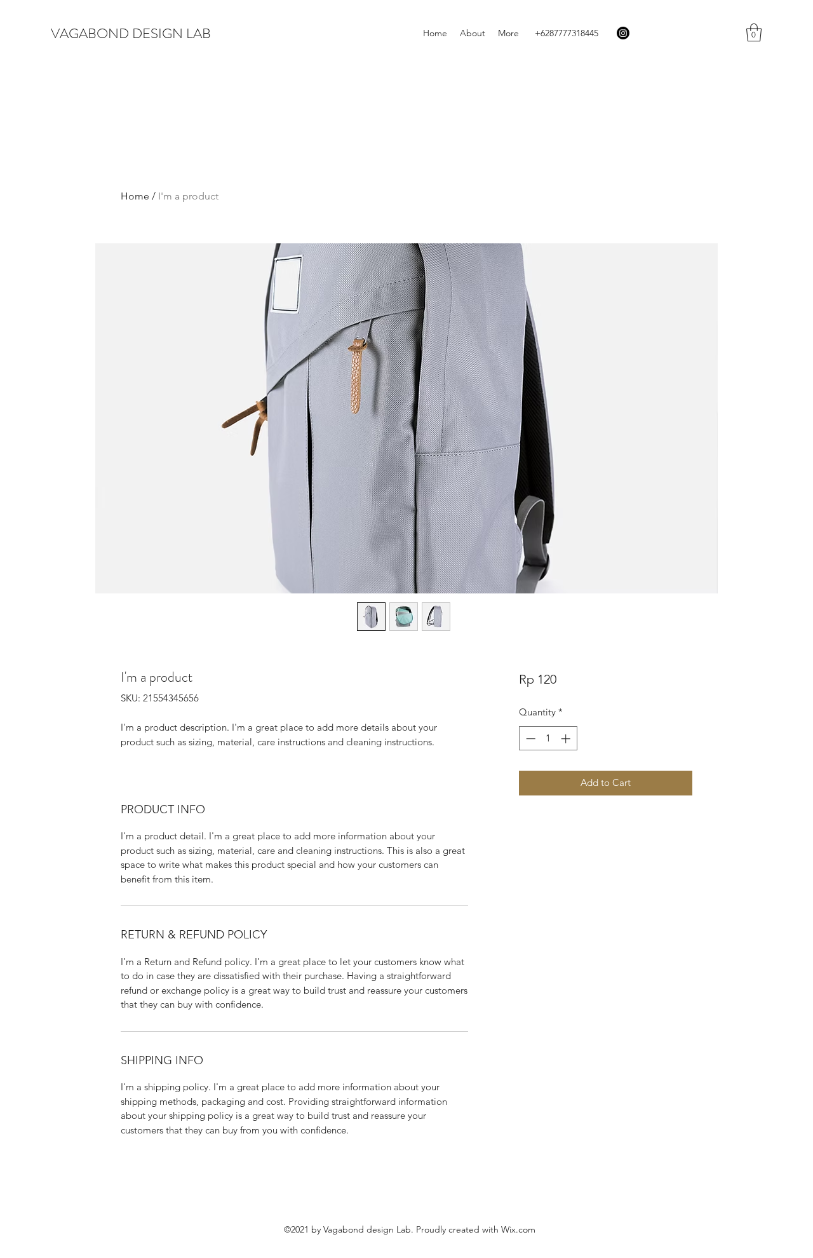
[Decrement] (529, 738)
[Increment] (566, 738)
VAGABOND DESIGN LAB (131, 33)
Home (135, 196)
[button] (754, 33)
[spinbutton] (547, 738)
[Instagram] (623, 33)
